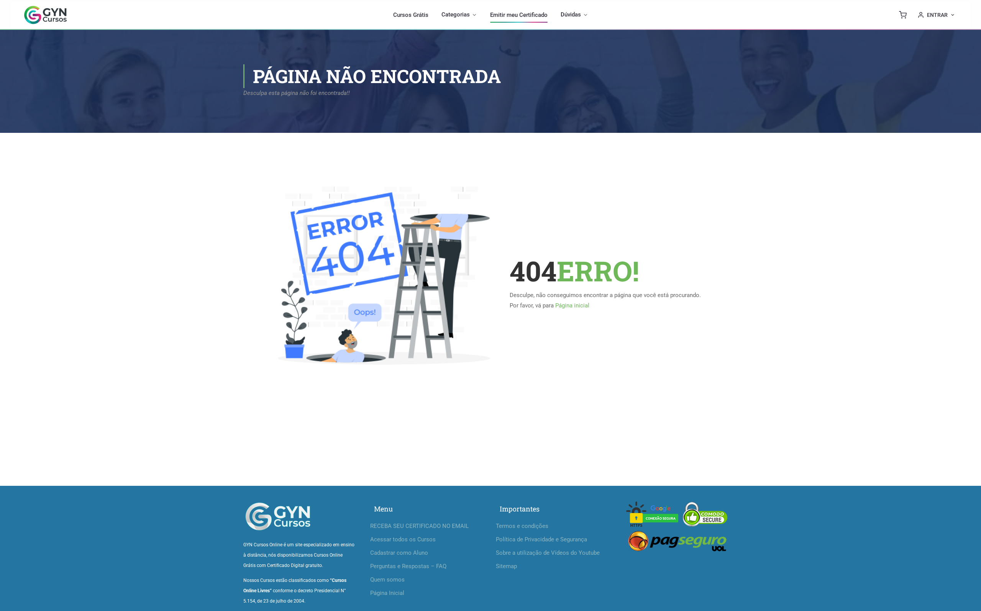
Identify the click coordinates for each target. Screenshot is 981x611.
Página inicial (572, 305)
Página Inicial (387, 593)
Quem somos (387, 579)
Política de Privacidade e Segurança (541, 539)
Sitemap (506, 566)
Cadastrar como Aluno (399, 552)
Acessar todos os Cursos (403, 539)
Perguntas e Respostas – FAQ (408, 566)
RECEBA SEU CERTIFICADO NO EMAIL (419, 526)
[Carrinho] (902, 15)
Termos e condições (522, 526)
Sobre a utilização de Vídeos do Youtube (548, 552)
